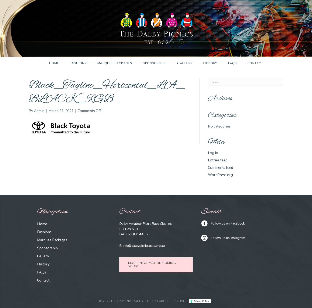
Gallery (185, 63)
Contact (255, 63)
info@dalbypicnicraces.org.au (144, 245)
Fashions (78, 63)
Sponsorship (155, 63)
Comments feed (220, 167)
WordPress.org (220, 174)
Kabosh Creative (171, 301)
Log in (213, 153)
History (210, 63)
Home (54, 63)
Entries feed (217, 160)
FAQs (232, 63)
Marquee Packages (114, 63)
